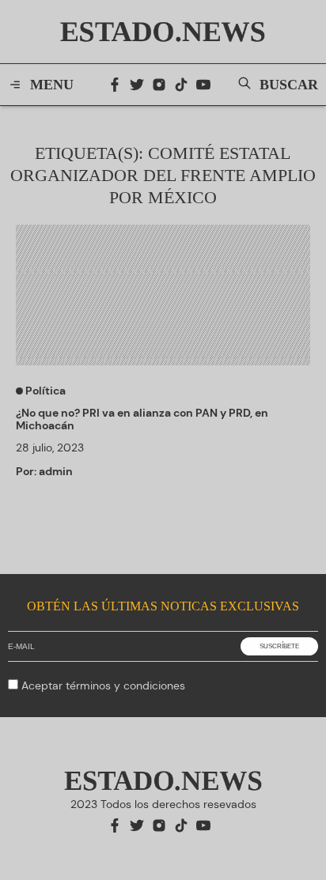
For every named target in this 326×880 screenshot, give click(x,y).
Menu (52, 85)
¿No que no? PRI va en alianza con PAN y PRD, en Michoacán (142, 419)
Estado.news (163, 32)
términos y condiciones (125, 685)
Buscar (289, 85)
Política (44, 390)
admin (56, 471)
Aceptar (103, 685)
